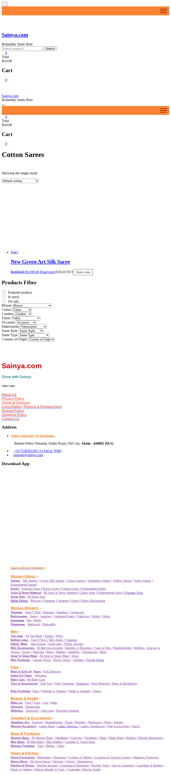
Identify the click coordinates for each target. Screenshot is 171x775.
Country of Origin (14, 216)
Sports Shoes (62, 660)
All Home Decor (40, 761)
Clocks (70, 761)
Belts (50, 652)
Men (15, 632)
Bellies (50, 746)
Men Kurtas (38, 644)
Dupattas (49, 600)
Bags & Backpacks (124, 683)
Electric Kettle (91, 769)
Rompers (41, 675)
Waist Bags (117, 738)
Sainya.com (15, 35)
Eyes (37, 702)
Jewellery (74, 652)
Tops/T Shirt (33, 612)
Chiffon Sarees (122, 580)
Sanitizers (32, 710)
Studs (69, 722)
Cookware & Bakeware (74, 765)
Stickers (58, 761)
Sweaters (62, 612)
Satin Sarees (142, 580)
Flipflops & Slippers (53, 691)
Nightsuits (34, 624)
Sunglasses (90, 652)
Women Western (25, 608)
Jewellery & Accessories (31, 718)
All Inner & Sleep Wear (54, 656)
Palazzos (83, 616)
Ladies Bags (47, 726)
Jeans (34, 616)
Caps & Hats (103, 648)
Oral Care (47, 710)
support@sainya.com (28, 455)
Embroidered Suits (110, 592)
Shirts (59, 636)
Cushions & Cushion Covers (113, 757)
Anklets (119, 722)
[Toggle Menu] (163, 11)
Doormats (60, 757)
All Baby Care (36, 679)
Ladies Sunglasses (93, 726)
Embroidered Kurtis (93, 588)
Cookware (74, 769)
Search (50, 48)
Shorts (96, 616)
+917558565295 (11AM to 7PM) (37, 451)
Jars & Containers (123, 765)
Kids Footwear (64, 683)
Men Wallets (55, 742)
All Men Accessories (50, 648)
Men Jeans (56, 640)
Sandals (78, 660)
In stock (13, 174)
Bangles (80, 722)
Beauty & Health (24, 698)
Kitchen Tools (100, 765)
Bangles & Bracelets (79, 648)
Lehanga (63, 600)
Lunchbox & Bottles (150, 765)
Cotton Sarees (76, 580)
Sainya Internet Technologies (32, 436)
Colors (6, 187)
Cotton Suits (87, 592)
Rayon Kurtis (51, 588)
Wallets (60, 652)
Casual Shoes (42, 660)
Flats (36, 691)
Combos (8, 191)
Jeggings (46, 616)
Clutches (76, 738)
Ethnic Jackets (73, 644)
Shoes (97, 691)
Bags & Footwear (25, 734)
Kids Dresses (52, 671)
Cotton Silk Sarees (52, 580)
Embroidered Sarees (24, 584)
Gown (74, 600)
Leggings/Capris (64, 616)
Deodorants (32, 706)
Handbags (61, 738)
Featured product (20, 170)
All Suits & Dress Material (61, 592)
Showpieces (85, 761)
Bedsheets (44, 757)
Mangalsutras (54, 722)
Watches (38, 652)
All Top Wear (34, 636)
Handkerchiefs (122, 648)
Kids (14, 667)
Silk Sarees (30, 580)
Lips (45, 702)
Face (28, 702)
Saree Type (10, 212)
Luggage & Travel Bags (80, 742)
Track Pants (39, 640)
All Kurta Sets (36, 596)
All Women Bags (42, 738)
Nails (54, 702)
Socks (26, 652)
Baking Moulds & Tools (50, 769)
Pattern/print (10, 204)
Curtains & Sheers (80, 757)
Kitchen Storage (47, 765)
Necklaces (95, 722)
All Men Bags (35, 742)
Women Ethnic (23, 576)
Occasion (8, 199)
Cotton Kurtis (70, 588)
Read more (47, 272)
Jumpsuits (77, 612)
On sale (13, 179)
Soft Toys (46, 683)
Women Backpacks (150, 738)
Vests (75, 656)
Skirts (106, 616)
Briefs (37, 620)
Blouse (7, 183)
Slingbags (91, 738)
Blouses (36, 600)
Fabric (6, 195)
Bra (29, 620)
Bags (103, 652)
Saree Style (10, 208)
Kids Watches (101, 683)
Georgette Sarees (99, 580)
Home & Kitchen (24, 753)
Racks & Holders (22, 769)
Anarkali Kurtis (30, 588)
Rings (108, 722)
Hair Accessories (118, 726)
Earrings (37, 722)
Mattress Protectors (146, 757)
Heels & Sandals (79, 691)
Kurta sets (55, 644)
